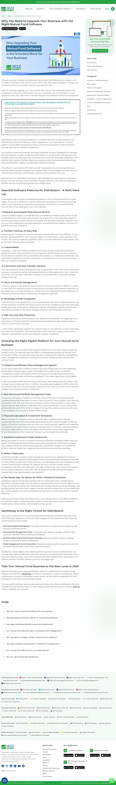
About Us (46, 763)
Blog (107, 9)
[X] (15, 766)
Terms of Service (18, 783)
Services (45, 752)
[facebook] (75, 34)
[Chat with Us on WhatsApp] (112, 781)
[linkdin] (78, 34)
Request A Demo (48, 771)
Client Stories (96, 9)
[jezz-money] (7, 8)
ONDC (45, 773)
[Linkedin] (11, 766)
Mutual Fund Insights (11, 28)
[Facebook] (2, 766)
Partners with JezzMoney (51, 768)
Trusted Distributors (49, 749)
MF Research (47, 754)
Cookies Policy (30, 783)
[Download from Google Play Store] (69, 755)
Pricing (45, 765)
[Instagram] (7, 766)
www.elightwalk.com (108, 783)
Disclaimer (40, 783)
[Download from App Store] (80, 755)
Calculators (46, 760)
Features (28, 9)
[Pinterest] (23, 766)
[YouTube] (19, 766)
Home (3, 16)
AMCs (44, 757)
